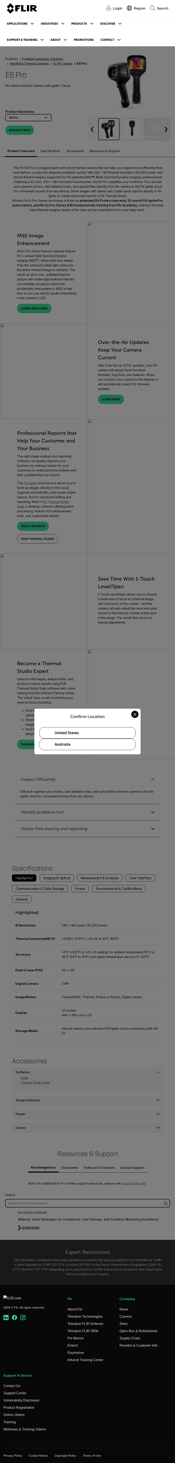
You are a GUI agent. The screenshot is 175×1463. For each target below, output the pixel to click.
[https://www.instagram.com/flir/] (23, 1317)
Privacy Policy (12, 1455)
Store (124, 1324)
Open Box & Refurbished (138, 1331)
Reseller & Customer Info (139, 1345)
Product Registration (18, 1407)
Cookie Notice (38, 1455)
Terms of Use (92, 1455)
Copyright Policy (65, 1455)
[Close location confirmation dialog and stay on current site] (135, 714)
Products (79, 23)
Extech (72, 1345)
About (56, 39)
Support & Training (22, 39)
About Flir (74, 1309)
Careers (126, 1316)
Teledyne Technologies (84, 1316)
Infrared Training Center (85, 1360)
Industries (49, 23)
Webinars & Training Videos (24, 1429)
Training (9, 1422)
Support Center (14, 1393)
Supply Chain (130, 1338)
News (124, 1309)
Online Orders (14, 1415)
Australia (62, 744)
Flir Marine (75, 1338)
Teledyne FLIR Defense (85, 1324)
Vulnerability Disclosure (21, 1400)
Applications (17, 23)
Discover (107, 23)
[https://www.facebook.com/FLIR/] (14, 1317)
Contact (107, 39)
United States (67, 733)
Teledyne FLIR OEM (82, 1331)
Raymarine (75, 1353)
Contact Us (11, 1386)
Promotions (84, 39)
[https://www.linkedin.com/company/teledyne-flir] (6, 1317)
